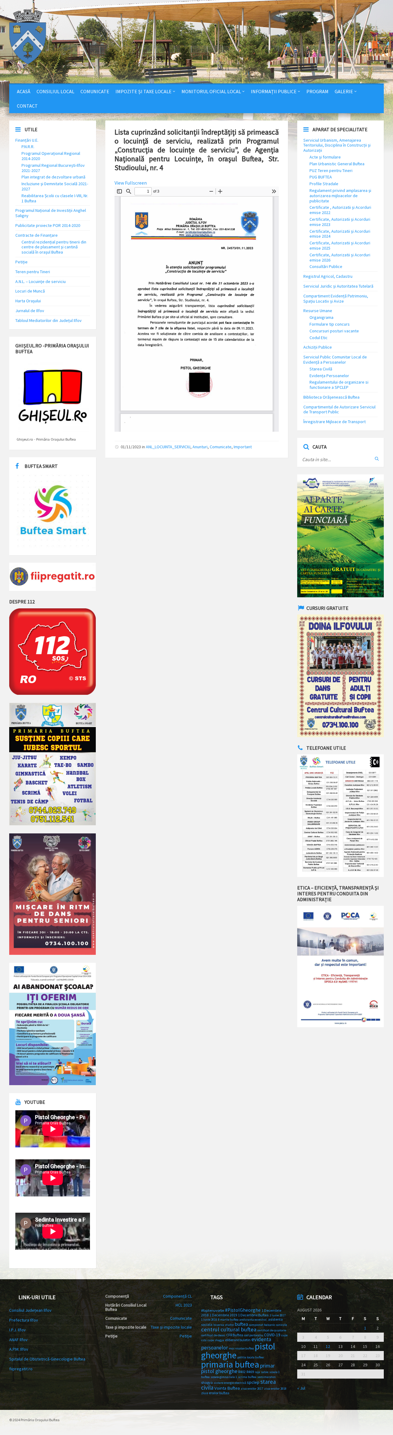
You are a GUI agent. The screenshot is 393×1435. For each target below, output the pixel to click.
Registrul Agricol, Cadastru (327, 276)
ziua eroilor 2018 (275, 1389)
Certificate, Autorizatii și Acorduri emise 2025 (339, 245)
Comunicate (94, 91)
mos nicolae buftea (241, 1348)
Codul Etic (318, 337)
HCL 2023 (184, 1305)
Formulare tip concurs (329, 324)
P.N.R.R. (27, 146)
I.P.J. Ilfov (17, 1330)
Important (243, 447)
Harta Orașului (28, 301)
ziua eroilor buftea (215, 1393)
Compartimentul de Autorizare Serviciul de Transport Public (339, 409)
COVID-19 (272, 1334)
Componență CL (177, 1296)
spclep (253, 1382)
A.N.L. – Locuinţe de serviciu (40, 281)
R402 (242, 1371)
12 (328, 1346)
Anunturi (200, 447)
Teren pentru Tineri (32, 271)
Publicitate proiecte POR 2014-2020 (47, 225)
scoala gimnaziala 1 (224, 1377)
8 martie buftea (228, 1320)
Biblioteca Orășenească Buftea (331, 397)
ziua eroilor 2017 (252, 1389)
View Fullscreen (131, 183)
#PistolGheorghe (243, 1310)
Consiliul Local (55, 91)
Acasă (23, 91)
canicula (281, 1325)
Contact (27, 106)
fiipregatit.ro (21, 1369)
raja (257, 1372)
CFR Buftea (234, 1335)
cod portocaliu (253, 1335)
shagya (207, 1382)
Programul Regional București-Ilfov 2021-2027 (53, 168)
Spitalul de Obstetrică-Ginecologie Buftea (47, 1359)
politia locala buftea (250, 1357)
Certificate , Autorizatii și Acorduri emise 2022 (340, 210)
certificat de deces (213, 1335)
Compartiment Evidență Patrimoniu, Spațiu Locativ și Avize (335, 298)
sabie (264, 1372)
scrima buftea (247, 1377)
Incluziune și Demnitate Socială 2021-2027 (54, 186)
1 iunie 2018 (209, 1320)
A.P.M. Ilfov (18, 1349)
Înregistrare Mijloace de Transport (334, 421)
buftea (241, 1324)
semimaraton (266, 1377)
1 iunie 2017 (278, 1315)
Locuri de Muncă (30, 291)
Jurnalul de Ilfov (29, 310)
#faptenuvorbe (212, 1310)
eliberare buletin (238, 1339)
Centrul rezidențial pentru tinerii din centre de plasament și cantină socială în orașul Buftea (53, 247)
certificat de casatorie (271, 1330)
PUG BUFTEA (320, 177)
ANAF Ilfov (18, 1339)
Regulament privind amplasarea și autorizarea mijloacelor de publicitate (340, 196)
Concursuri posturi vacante (334, 331)
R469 (250, 1371)
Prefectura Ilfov (23, 1320)
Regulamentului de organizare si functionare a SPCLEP (338, 384)
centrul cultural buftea (228, 1329)
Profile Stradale (323, 183)
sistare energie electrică (230, 1383)
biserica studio (223, 1325)
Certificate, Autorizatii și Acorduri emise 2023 (339, 221)
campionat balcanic (262, 1325)
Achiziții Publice (317, 347)
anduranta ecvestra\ (253, 1320)
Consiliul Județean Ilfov (30, 1310)
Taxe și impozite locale (171, 1327)
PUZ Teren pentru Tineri (330, 170)
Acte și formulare (325, 157)
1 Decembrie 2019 (223, 1315)
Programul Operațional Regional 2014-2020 (50, 156)
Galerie (344, 91)
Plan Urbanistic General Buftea (336, 163)
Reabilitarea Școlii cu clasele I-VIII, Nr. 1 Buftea (54, 198)
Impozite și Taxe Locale (143, 91)
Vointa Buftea (227, 1388)
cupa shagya (216, 1340)
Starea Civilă (320, 369)
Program (317, 91)
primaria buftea (230, 1364)
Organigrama (321, 317)
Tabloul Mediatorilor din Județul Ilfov (48, 320)
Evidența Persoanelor (329, 375)
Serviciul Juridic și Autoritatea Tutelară (338, 286)
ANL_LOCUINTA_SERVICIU (168, 447)
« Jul (301, 1388)
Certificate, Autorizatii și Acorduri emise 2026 (339, 257)
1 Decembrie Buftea (253, 1315)
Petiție (21, 262)
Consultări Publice (325, 266)
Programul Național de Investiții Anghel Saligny (50, 213)
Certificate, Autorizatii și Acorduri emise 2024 (339, 233)
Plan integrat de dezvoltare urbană (53, 177)
